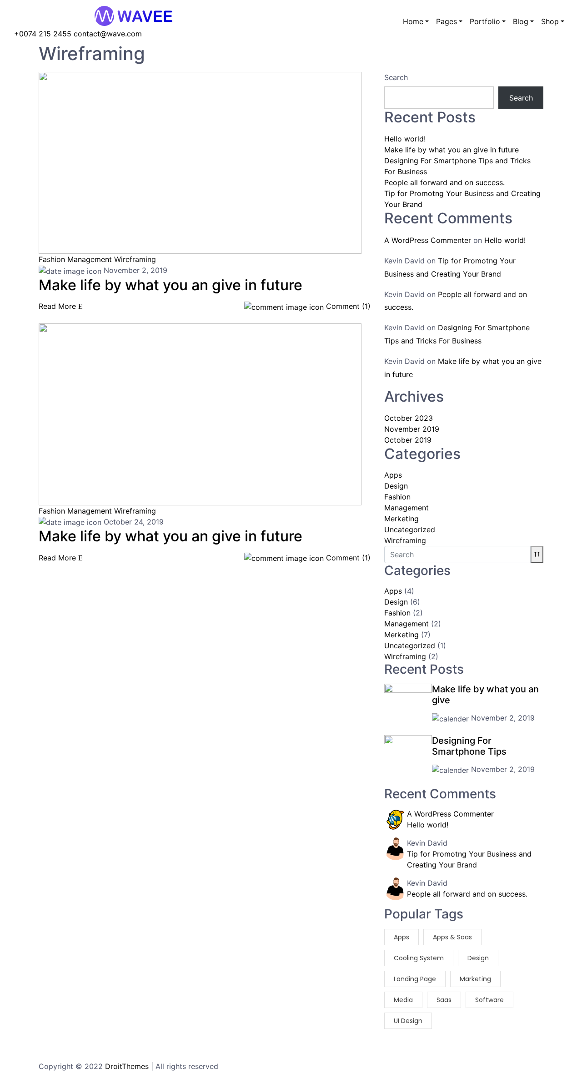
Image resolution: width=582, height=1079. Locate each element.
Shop (550, 21)
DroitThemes (127, 1066)
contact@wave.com (108, 33)
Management (89, 259)
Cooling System (419, 958)
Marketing (475, 978)
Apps (393, 474)
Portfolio (485, 21)
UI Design (408, 1020)
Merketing (401, 518)
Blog (520, 21)
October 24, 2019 (132, 521)
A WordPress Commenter (427, 240)
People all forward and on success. (444, 182)
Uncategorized (409, 529)
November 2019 (411, 429)
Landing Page (415, 978)
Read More (58, 306)
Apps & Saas (452, 937)
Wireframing (135, 259)
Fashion (52, 259)
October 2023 (408, 418)
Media (403, 999)
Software (489, 999)
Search (396, 77)
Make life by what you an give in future (451, 149)
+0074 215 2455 (44, 33)
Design (396, 485)
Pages (446, 21)
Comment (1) (347, 306)
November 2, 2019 (134, 270)
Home (413, 21)
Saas (444, 999)
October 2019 (407, 439)
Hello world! (405, 138)
